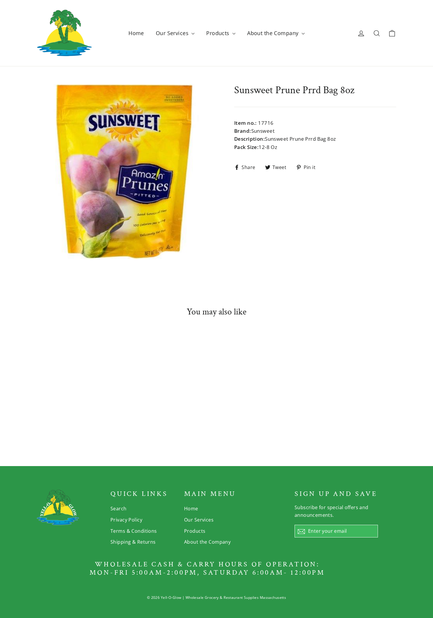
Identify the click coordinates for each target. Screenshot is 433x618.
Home (136, 33)
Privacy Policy (126, 520)
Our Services (173, 33)
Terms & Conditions (133, 531)
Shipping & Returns (133, 542)
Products (218, 33)
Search (118, 508)
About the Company (273, 33)
